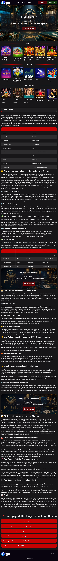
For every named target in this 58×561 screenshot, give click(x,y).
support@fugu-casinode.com (49, 554)
